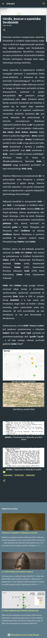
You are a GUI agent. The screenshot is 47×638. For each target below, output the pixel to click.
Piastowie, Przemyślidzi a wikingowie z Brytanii (19, 533)
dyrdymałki (8, 475)
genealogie (30, 475)
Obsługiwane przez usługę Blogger (24, 635)
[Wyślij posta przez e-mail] (4, 473)
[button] (4, 30)
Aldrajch (10, 4)
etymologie (19, 475)
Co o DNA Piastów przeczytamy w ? (17, 572)
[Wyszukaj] (43, 3)
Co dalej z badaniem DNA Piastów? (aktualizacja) (20, 611)
